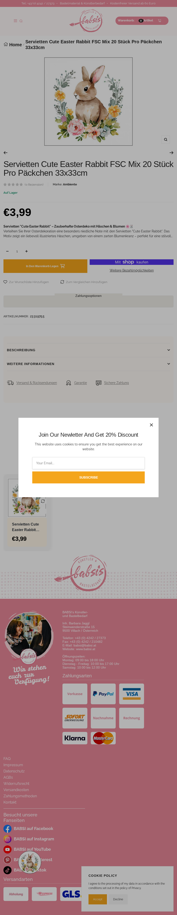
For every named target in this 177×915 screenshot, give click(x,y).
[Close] (151, 425)
